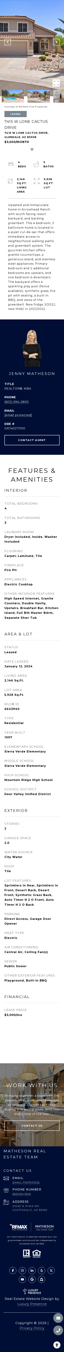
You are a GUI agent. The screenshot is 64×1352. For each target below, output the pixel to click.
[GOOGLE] (32, 1279)
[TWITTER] (51, 1270)
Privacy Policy (32, 1328)
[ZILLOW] (41, 1279)
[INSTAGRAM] (22, 1270)
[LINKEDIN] (32, 1270)
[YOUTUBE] (22, 1279)
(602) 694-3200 (21, 1193)
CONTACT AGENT (32, 440)
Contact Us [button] (32, 1125)
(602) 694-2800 (16, 402)
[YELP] (41, 1270)
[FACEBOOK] (12, 1270)
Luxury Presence (32, 1304)
